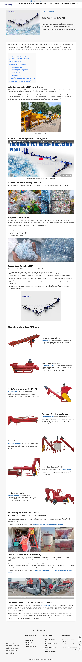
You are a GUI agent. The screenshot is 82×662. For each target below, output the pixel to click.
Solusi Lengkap (51, 11)
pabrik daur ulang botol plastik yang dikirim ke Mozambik (48, 524)
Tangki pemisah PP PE (48, 416)
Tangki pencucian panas (14, 443)
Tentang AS (65, 3)
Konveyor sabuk (46, 340)
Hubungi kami (74, 3)
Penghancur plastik (13, 391)
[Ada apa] (34, 630)
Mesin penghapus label (48, 365)
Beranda (44, 11)
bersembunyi (14, 55)
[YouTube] (72, 1)
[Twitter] (75, 1)
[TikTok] (48, 630)
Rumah (21, 3)
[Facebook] (69, 1)
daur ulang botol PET (46, 605)
